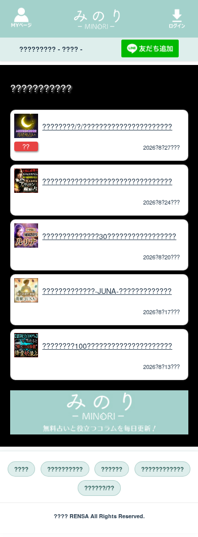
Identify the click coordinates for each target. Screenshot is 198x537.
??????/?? (99, 488)
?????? (111, 469)
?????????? (65, 469)
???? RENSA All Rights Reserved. (99, 516)
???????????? (162, 469)
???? (21, 469)
